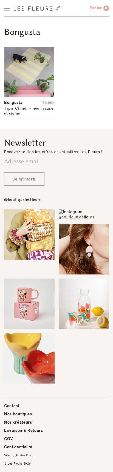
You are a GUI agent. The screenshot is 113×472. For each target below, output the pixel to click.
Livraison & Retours (23, 430)
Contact (11, 406)
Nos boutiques (18, 414)
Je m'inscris (24, 179)
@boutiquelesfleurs (22, 199)
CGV (8, 439)
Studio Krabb (25, 455)
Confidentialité (18, 447)
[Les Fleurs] (37, 8)
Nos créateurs (18, 422)
